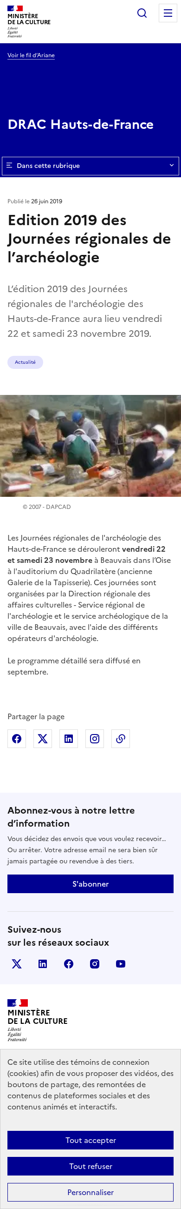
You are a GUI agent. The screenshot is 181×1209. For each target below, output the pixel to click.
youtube (120, 964)
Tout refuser (90, 1166)
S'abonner (90, 883)
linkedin (42, 964)
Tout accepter (90, 1140)
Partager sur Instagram (94, 738)
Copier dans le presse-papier (120, 738)
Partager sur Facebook (16, 738)
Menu (168, 13)
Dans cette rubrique (48, 166)
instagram (94, 964)
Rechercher (142, 13)
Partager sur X (42, 738)
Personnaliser (90, 1192)
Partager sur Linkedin (68, 738)
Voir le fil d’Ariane (31, 55)
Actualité (25, 362)
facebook (68, 964)
